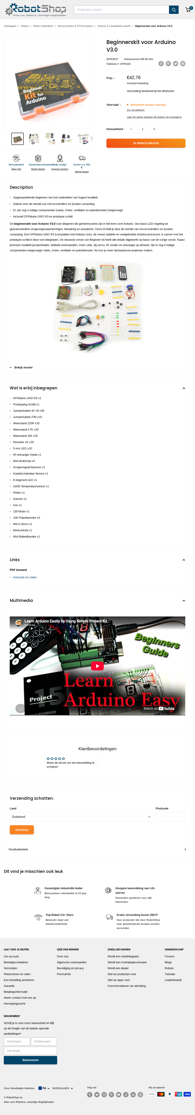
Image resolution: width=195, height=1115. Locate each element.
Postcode (162, 808)
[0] (188, 9)
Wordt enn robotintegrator (123, 956)
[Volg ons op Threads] (140, 1094)
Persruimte (64, 974)
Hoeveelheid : (115, 129)
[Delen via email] (182, 63)
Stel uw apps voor (119, 980)
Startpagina (10, 26)
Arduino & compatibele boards (114, 26)
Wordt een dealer (118, 968)
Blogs (168, 962)
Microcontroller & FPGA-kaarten (75, 26)
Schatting (21, 829)
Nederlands (61, 1088)
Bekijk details (38, 169)
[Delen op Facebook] (161, 63)
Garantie (9, 985)
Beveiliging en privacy (70, 968)
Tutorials (170, 974)
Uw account (11, 956)
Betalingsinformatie (15, 991)
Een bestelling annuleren (19, 980)
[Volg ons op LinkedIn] (133, 1094)
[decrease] (131, 129)
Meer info (16, 169)
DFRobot (112, 59)
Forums (169, 956)
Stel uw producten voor (122, 974)
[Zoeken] (174, 10)
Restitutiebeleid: (18, 849)
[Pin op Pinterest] (168, 63)
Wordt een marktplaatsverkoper (127, 962)
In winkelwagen (146, 143)
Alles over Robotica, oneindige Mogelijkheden (29, 1102)
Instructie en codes (25, 577)
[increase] (154, 129)
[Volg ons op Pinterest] (111, 1094)
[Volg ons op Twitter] (97, 1094)
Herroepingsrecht (14, 1003)
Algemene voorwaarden (71, 962)
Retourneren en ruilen (17, 974)
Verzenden (10, 968)
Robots (25, 26)
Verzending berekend (140, 91)
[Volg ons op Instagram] (104, 1094)
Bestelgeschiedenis (16, 962)
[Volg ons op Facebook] (89, 1094)
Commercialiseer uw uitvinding (127, 985)
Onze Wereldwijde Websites (19, 1088)
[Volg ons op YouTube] (118, 1094)
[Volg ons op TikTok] (126, 1094)
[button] (91, 139)
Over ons (63, 956)
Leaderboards (173, 980)
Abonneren (30, 1060)
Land (13, 808)
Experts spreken (60, 169)
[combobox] (121, 9)
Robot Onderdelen (43, 26)
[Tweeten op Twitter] (175, 63)
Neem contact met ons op (20, 997)
